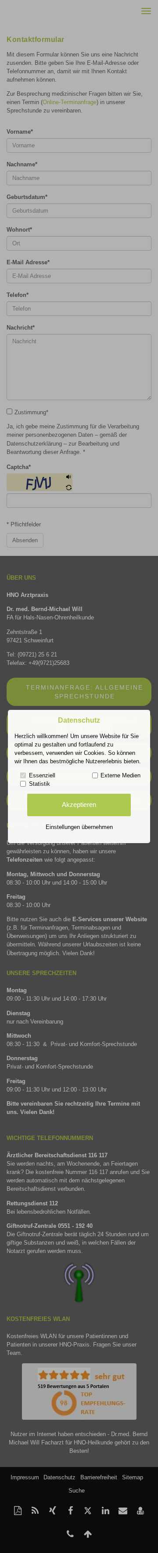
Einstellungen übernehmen (79, 827)
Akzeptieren (79, 804)
